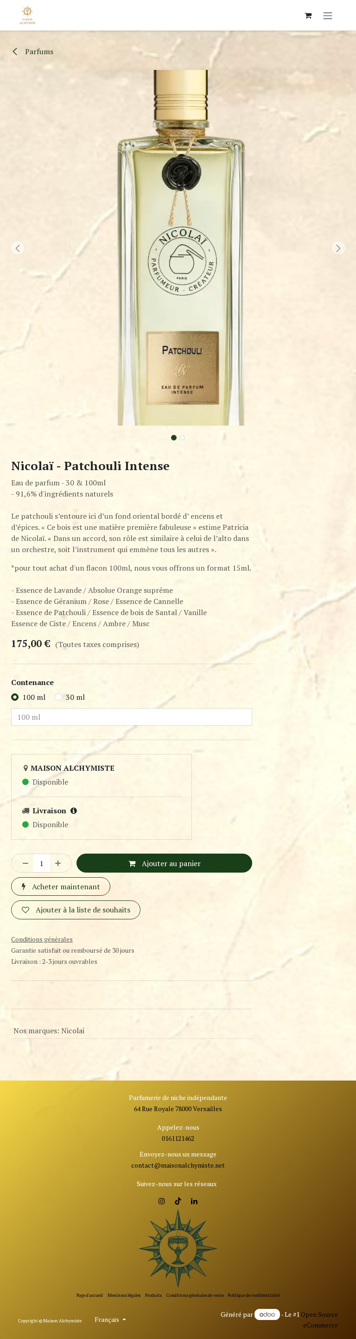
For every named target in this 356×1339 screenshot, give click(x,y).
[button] (18, 247)
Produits (153, 1295)
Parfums (38, 51)
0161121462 (178, 1138)
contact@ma (150, 1165)
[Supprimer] (23, 863)
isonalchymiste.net (197, 1165)
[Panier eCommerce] (308, 15)
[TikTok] (178, 1201)
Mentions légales (124, 1295)
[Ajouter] (61, 863)
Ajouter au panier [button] (170, 863)
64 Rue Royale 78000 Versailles (178, 1108)
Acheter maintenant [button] (65, 886)
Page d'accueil (89, 1295)
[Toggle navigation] (328, 15)
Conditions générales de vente (195, 1295)
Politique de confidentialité (254, 1295)
